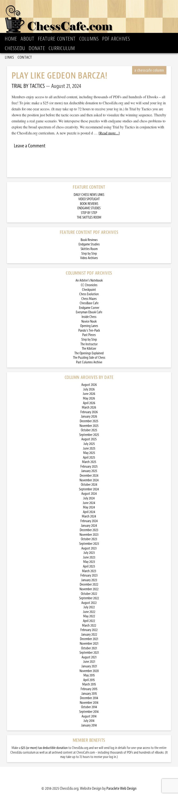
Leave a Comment (29, 146)
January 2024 (89, 525)
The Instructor (89, 344)
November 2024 (89, 480)
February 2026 (89, 412)
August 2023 (89, 548)
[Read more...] (109, 132)
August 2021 (89, 657)
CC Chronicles (89, 285)
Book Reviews (89, 240)
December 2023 (89, 530)
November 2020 (89, 671)
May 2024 (89, 507)
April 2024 (89, 512)
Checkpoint (89, 290)
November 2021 (89, 643)
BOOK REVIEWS (89, 204)
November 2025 (89, 426)
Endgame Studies (89, 244)
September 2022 (89, 598)
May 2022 (89, 616)
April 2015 (89, 680)
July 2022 (89, 607)
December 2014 (89, 698)
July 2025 (89, 444)
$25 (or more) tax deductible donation (44, 748)
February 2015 (89, 689)
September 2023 (89, 544)
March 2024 (89, 516)
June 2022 (89, 612)
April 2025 (89, 457)
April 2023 (89, 566)
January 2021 (89, 666)
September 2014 (89, 712)
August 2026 (89, 385)
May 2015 (89, 675)
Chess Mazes (89, 299)
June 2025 (89, 448)
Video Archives (89, 258)
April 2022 (89, 621)
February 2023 (89, 575)
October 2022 (89, 594)
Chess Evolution (89, 294)
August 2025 (89, 439)
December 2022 (89, 584)
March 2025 (89, 462)
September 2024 (89, 489)
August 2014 (89, 716)
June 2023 (89, 557)
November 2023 (89, 535)
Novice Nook (89, 321)
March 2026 (89, 407)
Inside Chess (89, 317)
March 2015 (89, 684)
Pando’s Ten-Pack (89, 330)
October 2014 (89, 707)
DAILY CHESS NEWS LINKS (89, 195)
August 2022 (89, 603)
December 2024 (89, 475)
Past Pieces (89, 335)
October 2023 (89, 539)
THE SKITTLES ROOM (89, 217)
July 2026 (89, 389)
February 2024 (89, 521)
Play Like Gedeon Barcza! (60, 75)
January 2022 (89, 634)
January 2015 (89, 693)
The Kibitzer (89, 348)
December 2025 (89, 421)
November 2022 (89, 589)
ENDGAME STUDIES (89, 208)
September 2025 (89, 435)
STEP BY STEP (89, 213)
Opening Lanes (89, 326)
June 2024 (89, 503)
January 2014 (89, 725)
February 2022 (89, 630)
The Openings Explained (89, 353)
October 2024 (89, 484)
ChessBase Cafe (89, 303)
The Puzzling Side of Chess (89, 357)
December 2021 (89, 639)
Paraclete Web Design (121, 788)
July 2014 (89, 721)
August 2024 (89, 494)
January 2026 (89, 416)
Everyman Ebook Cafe (89, 312)
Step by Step (89, 253)
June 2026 (89, 394)
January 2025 (89, 471)
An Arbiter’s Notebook (89, 280)
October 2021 (89, 648)
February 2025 (89, 466)
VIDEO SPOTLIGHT (89, 199)
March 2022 (89, 625)
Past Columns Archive (89, 362)
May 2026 (89, 398)
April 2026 (89, 403)
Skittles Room (89, 249)
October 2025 (89, 430)
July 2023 (89, 553)
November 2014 (89, 703)
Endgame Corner (89, 308)
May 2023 (89, 562)
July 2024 (89, 498)
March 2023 (89, 571)
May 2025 (89, 453)
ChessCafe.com (90, 17)
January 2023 (89, 580)
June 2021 (89, 662)
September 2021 (89, 652)
